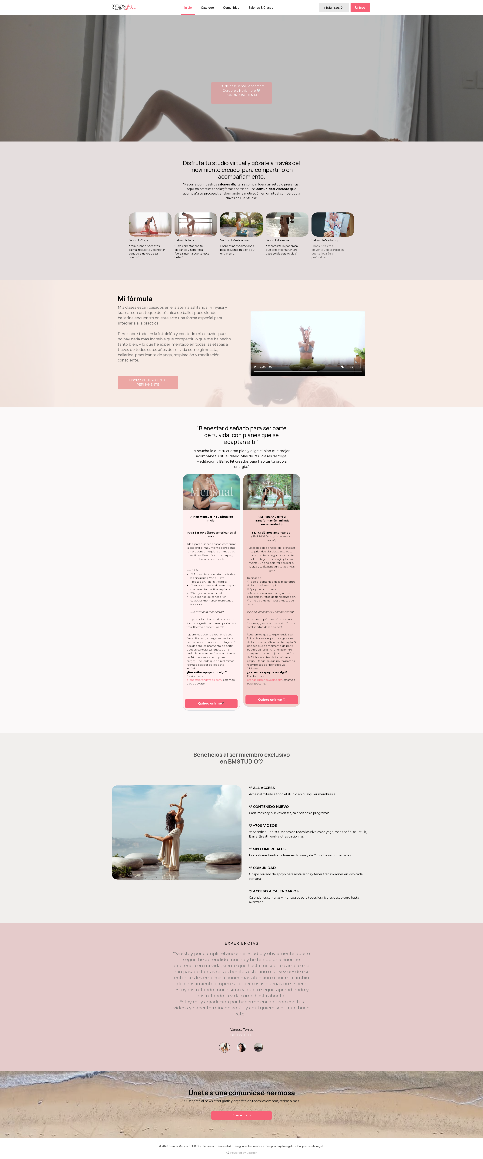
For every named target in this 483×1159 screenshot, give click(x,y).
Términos (208, 1146)
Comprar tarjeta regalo (279, 1146)
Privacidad (224, 1146)
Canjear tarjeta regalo (310, 1146)
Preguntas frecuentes (248, 1146)
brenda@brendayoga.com (204, 679)
